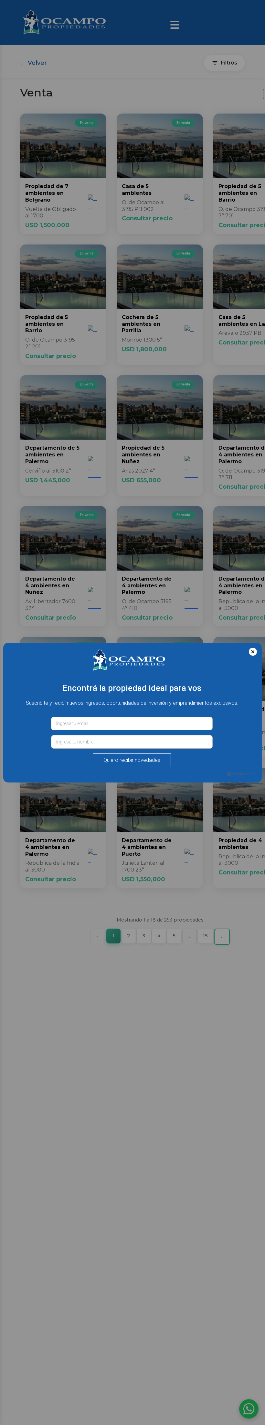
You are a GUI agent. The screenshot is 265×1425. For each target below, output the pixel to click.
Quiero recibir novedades (131, 760)
